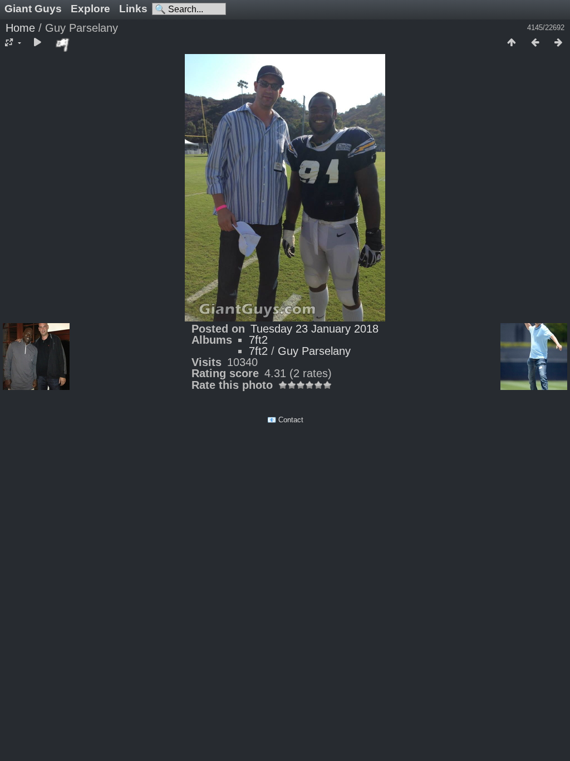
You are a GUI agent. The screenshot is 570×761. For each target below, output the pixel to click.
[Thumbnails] (511, 42)
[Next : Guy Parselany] (558, 42)
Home (20, 28)
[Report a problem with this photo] (63, 44)
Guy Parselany (314, 351)
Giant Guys (33, 8)
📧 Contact (285, 420)
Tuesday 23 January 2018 (314, 329)
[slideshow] (37, 42)
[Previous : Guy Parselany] (535, 42)
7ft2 (258, 340)
